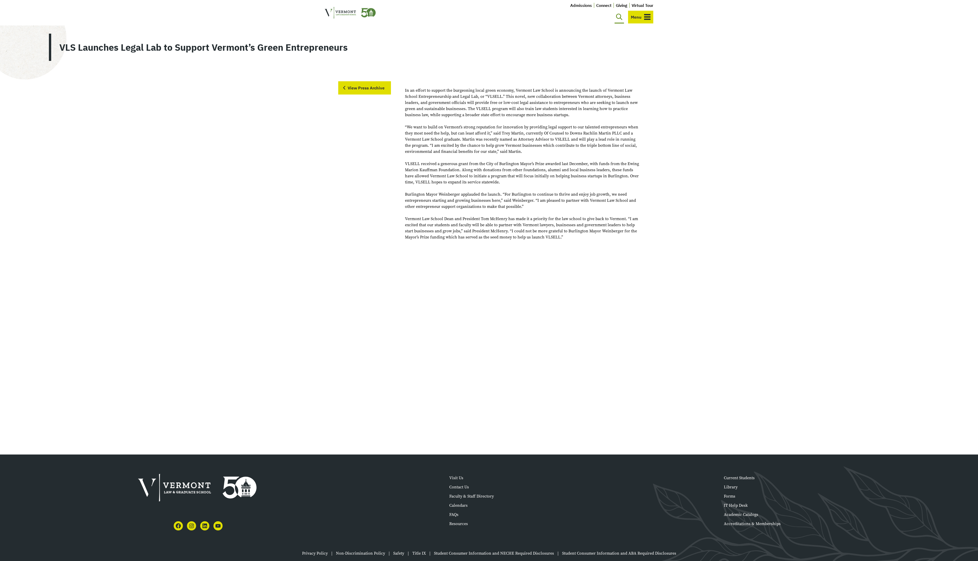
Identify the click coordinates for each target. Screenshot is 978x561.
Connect (604, 5)
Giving (621, 5)
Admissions (581, 5)
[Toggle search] (619, 17)
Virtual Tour (642, 5)
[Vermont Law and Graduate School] (350, 13)
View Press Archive (366, 87)
